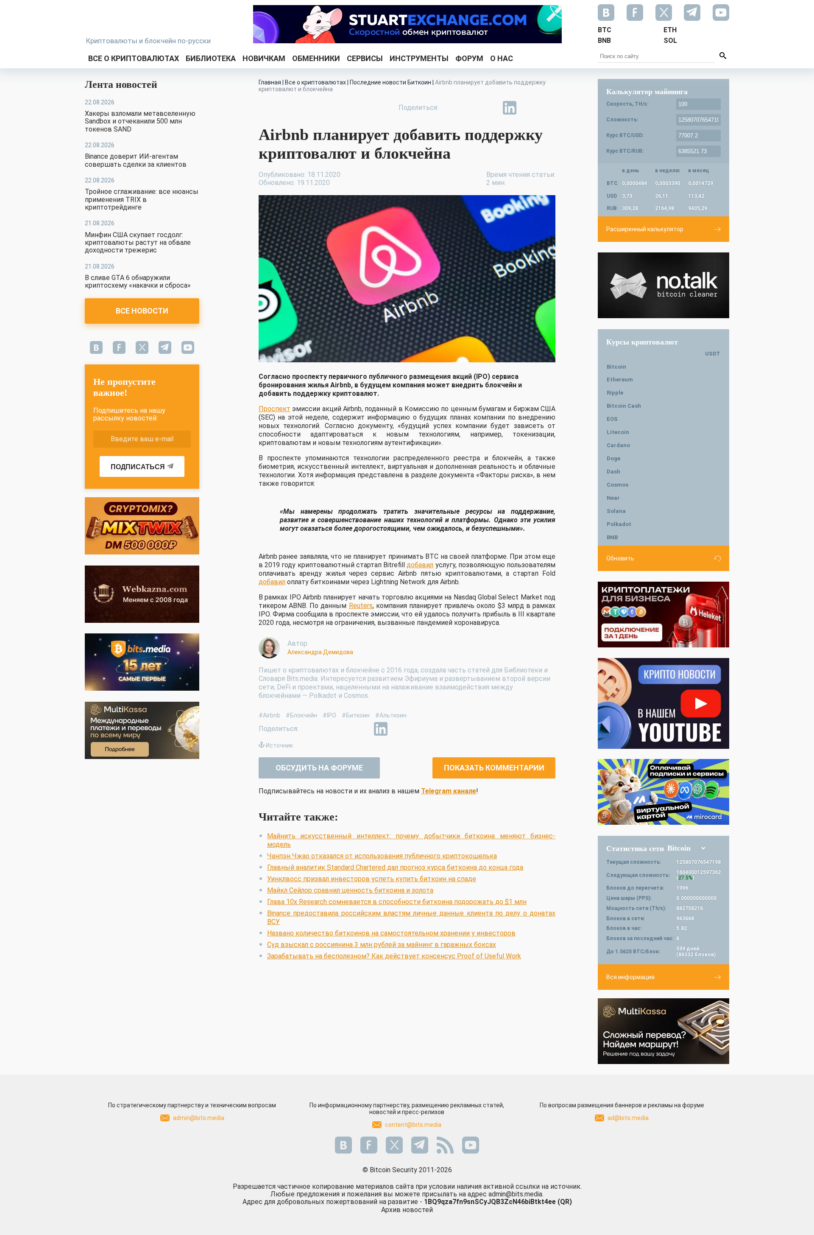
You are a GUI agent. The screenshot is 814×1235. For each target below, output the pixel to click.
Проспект (274, 409)
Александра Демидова (320, 652)
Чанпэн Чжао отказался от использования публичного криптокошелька (382, 856)
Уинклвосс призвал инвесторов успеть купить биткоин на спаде (371, 879)
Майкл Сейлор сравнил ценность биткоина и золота (350, 890)
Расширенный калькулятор (644, 229)
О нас (501, 58)
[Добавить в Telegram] (490, 108)
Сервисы (365, 58)
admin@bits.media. (516, 1194)
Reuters (361, 606)
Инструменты (419, 58)
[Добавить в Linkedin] (509, 108)
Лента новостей (121, 84)
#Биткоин (356, 715)
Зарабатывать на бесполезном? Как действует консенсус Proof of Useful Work (394, 956)
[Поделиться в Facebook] (451, 108)
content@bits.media (413, 1124)
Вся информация (630, 977)
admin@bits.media (198, 1118)
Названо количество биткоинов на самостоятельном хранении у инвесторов (391, 933)
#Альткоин (391, 715)
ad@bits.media (628, 1118)
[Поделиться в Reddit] (548, 108)
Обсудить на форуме (319, 767)
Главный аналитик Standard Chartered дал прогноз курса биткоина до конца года (395, 867)
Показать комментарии (494, 767)
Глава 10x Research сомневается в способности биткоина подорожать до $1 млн (397, 902)
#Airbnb (269, 715)
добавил (420, 565)
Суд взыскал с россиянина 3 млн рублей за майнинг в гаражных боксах (381, 945)
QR (564, 1202)
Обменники (316, 58)
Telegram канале (448, 791)
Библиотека (211, 58)
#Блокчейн (301, 715)
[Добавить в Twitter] (470, 108)
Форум (469, 58)
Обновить (620, 558)
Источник (279, 745)
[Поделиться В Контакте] (529, 108)
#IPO (329, 715)
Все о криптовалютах (133, 58)
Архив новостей (407, 1210)
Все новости (142, 310)
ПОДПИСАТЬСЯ (138, 466)
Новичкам (264, 58)
